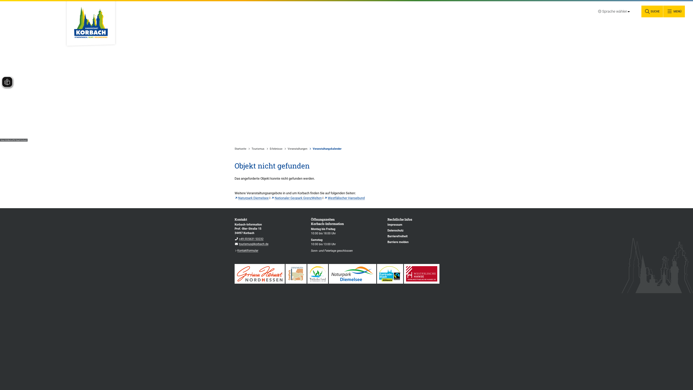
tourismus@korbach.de (251, 244)
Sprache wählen (614, 11)
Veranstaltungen (297, 148)
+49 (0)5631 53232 (249, 239)
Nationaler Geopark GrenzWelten (298, 198)
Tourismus (258, 148)
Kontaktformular (247, 250)
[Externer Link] (260, 274)
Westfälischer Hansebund (346, 198)
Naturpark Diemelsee (253, 198)
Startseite (240, 148)
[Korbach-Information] (270, 234)
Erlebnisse (276, 148)
